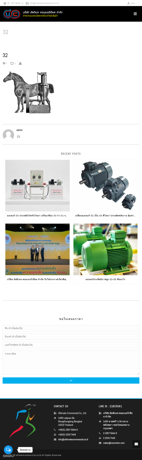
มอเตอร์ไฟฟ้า (93, 41)
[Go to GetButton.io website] (8, 456)
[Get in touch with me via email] (18, 136)
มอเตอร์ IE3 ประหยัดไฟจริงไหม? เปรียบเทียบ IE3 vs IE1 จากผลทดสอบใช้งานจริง (38, 215)
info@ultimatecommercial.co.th (44, 3)
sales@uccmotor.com (114, 442)
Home (82, 41)
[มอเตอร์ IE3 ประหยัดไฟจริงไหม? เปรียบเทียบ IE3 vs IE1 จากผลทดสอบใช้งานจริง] (37, 185)
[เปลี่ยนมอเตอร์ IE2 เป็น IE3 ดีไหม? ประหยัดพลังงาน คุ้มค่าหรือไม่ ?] (105, 185)
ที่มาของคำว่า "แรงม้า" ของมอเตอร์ (116, 41)
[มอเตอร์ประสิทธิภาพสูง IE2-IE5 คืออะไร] (105, 249)
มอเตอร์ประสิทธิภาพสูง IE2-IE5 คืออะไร (105, 279)
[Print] (22, 63)
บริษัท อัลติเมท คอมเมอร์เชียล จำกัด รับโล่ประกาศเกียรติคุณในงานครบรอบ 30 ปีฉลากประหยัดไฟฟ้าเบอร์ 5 (38, 279)
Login (133, 3)
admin (19, 130)
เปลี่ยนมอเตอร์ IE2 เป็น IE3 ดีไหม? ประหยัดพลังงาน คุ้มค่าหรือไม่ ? (106, 215)
